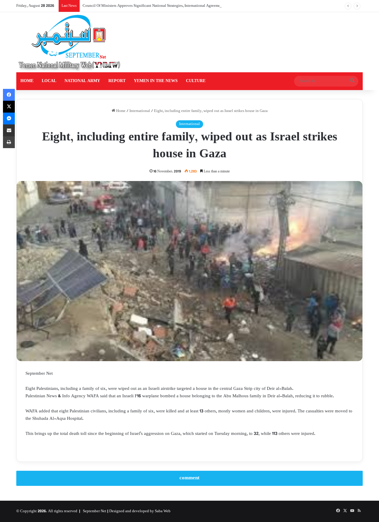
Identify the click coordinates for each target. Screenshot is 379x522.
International (139, 111)
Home (120, 111)
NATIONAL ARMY (82, 81)
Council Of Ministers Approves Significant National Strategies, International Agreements (154, 6)
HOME (26, 81)
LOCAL (49, 81)
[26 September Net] (69, 42)
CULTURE (195, 81)
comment (189, 478)
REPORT (117, 81)
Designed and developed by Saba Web (140, 511)
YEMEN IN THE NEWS (156, 81)
